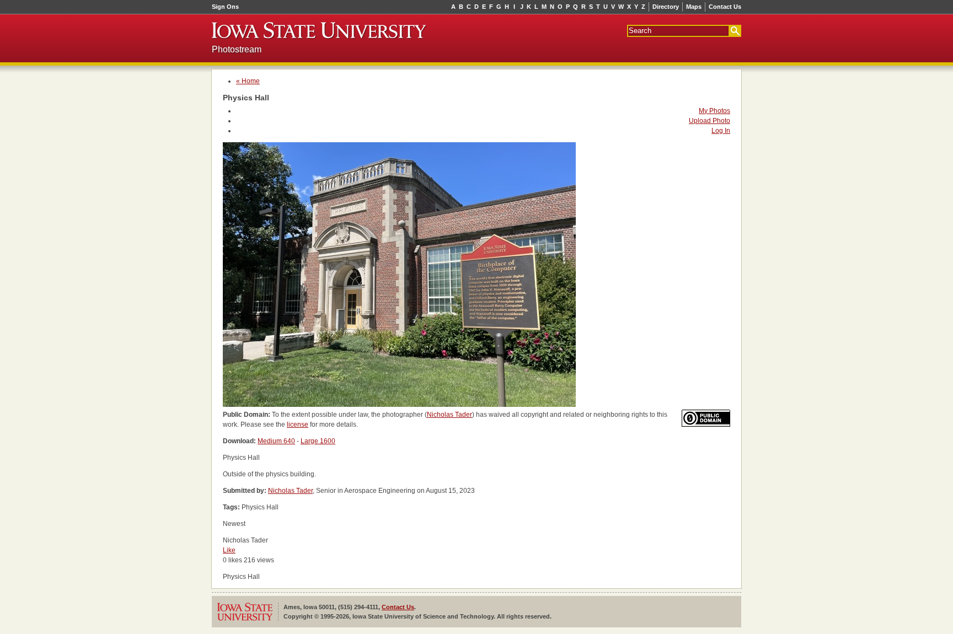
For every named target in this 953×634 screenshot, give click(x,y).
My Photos (714, 111)
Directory (665, 6)
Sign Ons (225, 6)
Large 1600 (318, 441)
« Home (248, 81)
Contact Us (725, 6)
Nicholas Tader (449, 414)
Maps (694, 6)
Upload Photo (709, 121)
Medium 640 (276, 441)
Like (229, 550)
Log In (720, 131)
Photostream (236, 49)
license (297, 424)
